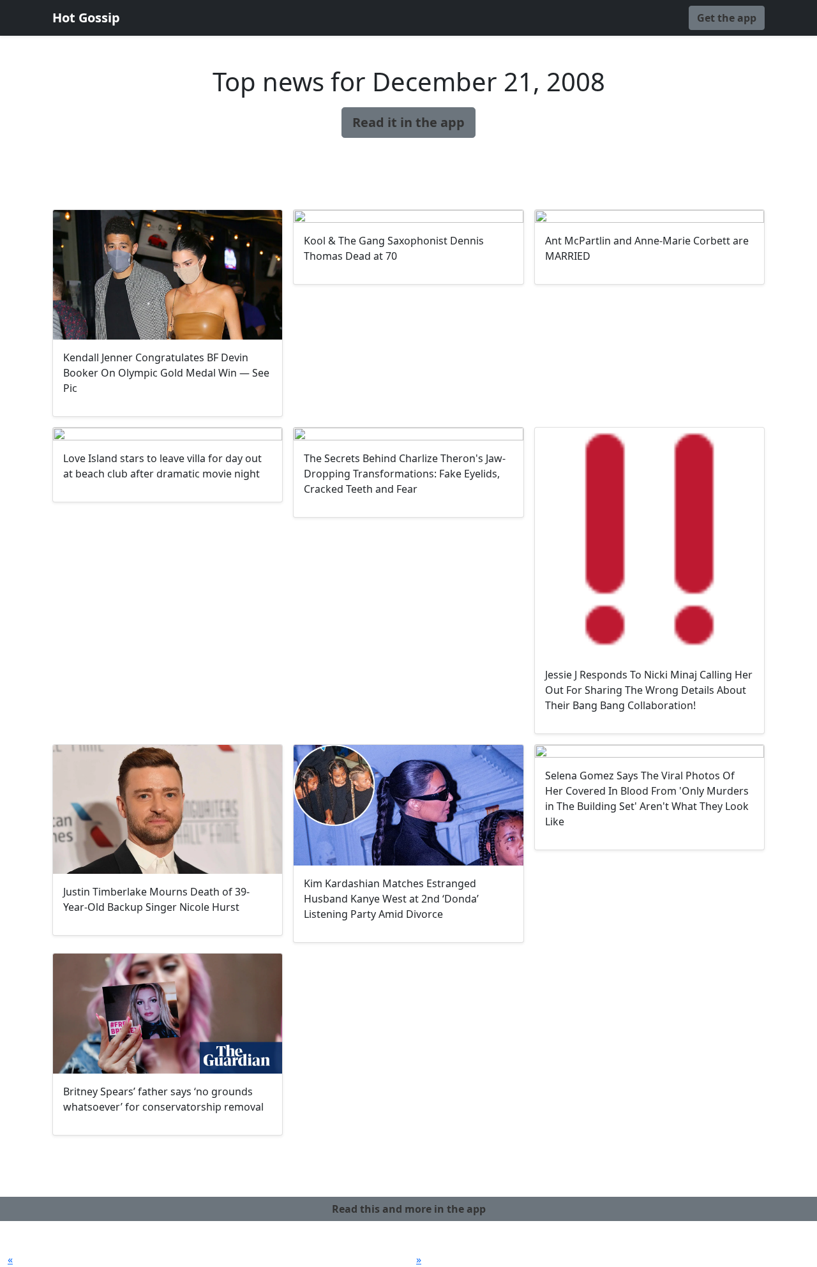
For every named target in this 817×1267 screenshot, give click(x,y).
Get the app (726, 18)
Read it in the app (408, 122)
